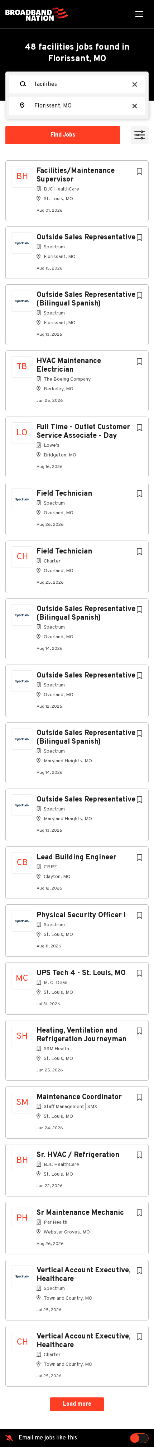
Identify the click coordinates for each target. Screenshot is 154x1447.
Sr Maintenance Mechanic (80, 1213)
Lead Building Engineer (76, 857)
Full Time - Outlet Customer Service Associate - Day (83, 431)
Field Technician (64, 494)
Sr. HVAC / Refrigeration (78, 1155)
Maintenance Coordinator (79, 1097)
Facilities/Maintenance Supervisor (76, 175)
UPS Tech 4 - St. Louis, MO (81, 973)
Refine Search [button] (140, 135)
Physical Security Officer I (81, 915)
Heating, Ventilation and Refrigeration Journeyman (81, 1035)
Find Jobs (62, 135)
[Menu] (139, 14)
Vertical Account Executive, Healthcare (84, 1274)
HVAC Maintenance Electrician (69, 365)
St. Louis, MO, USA (35, 153)
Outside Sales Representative (86, 237)
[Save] (139, 172)
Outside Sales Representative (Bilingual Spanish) (86, 299)
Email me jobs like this (48, 1438)
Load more (77, 1404)
